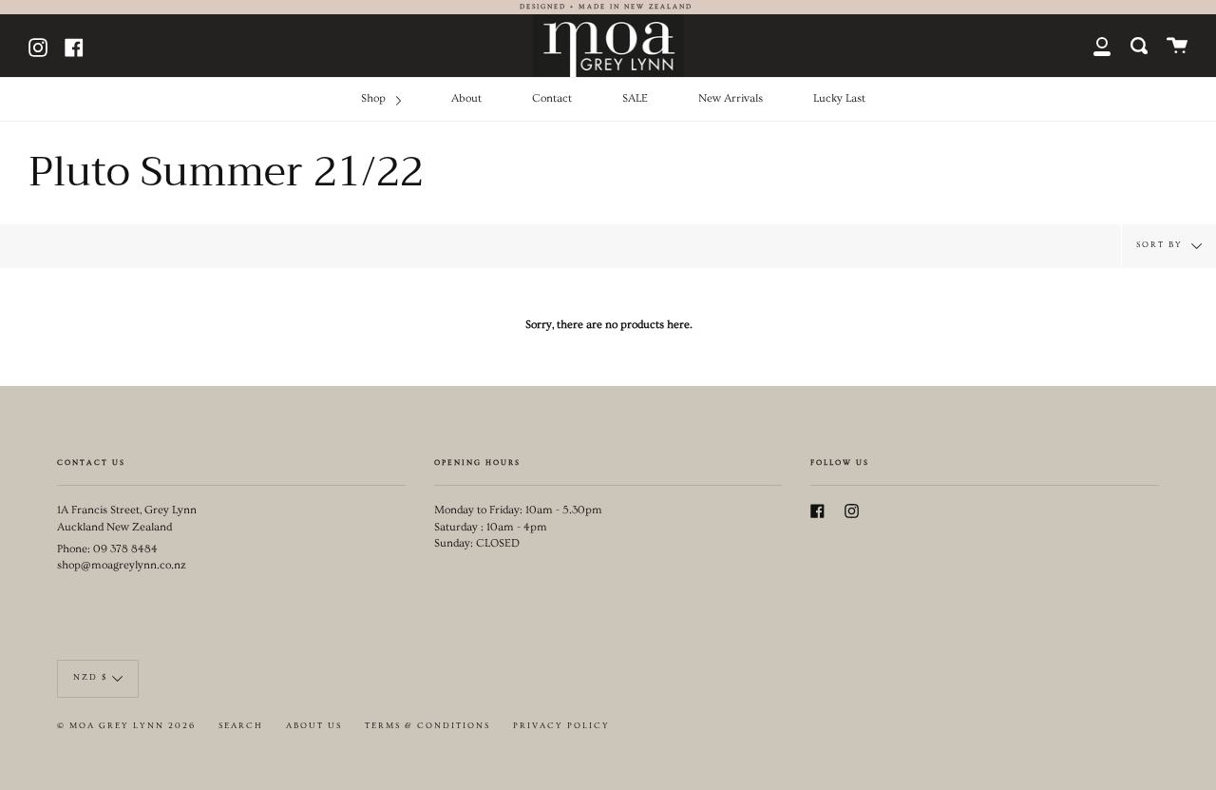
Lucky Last (839, 98)
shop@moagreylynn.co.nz (121, 565)
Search (240, 726)
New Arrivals (730, 98)
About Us (314, 726)
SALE (635, 98)
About (466, 98)
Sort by (1161, 244)
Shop (375, 98)
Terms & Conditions (427, 726)
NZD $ (90, 677)
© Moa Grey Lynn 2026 (126, 726)
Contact (552, 98)
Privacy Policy (561, 726)
